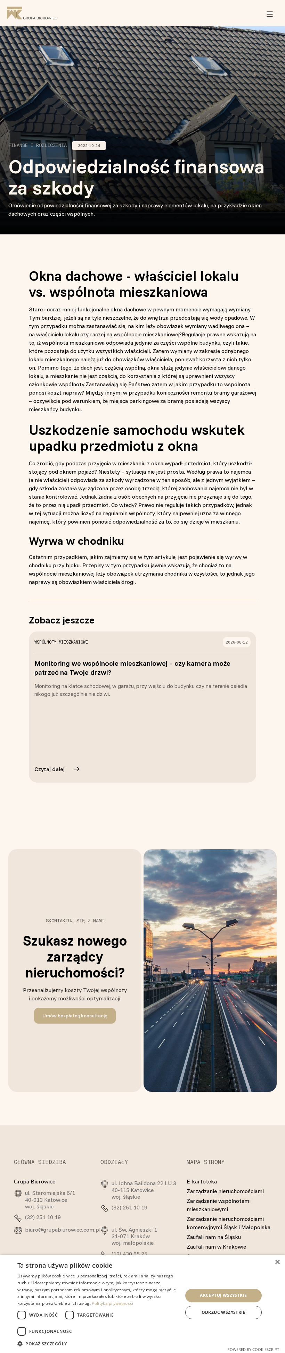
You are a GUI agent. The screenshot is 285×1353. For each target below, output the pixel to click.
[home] (32, 13)
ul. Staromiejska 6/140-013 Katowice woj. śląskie (50, 1199)
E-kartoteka (202, 1181)
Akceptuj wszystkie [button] (223, 1295)
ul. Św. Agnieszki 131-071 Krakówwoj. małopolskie (134, 1236)
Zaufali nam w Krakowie (216, 1246)
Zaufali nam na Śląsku (214, 1236)
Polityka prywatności (112, 1303)
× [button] (277, 1262)
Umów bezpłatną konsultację (74, 1015)
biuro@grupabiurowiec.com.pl (62, 1229)
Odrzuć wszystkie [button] (223, 1312)
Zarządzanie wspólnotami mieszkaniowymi (219, 1205)
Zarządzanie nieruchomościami (225, 1191)
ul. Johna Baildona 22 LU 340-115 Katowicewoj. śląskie (144, 1190)
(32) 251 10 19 (43, 1217)
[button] (269, 13)
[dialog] (142, 1304)
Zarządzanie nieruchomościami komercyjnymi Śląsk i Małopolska (228, 1223)
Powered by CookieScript (253, 1349)
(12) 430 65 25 (129, 1254)
